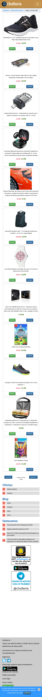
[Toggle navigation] (37, 4)
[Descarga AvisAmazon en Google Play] (21, 555)
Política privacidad (9, 675)
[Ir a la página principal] (12, 4)
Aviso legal (6, 679)
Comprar (29, 48)
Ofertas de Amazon (17, 10)
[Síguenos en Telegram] (21, 581)
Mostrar (12, 48)
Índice (9, 503)
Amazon (9, 493)
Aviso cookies (7, 682)
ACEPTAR (27, 693)
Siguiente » (33, 477)
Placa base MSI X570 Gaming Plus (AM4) (19, 525)
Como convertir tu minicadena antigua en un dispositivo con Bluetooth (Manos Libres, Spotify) (22, 540)
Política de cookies (17, 693)
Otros (9, 515)
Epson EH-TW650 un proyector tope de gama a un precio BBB (23, 534)
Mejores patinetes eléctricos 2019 (18, 529)
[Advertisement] (21, 614)
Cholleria (6, 10)
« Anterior (8, 477)
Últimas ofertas (12, 489)
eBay (8, 511)
